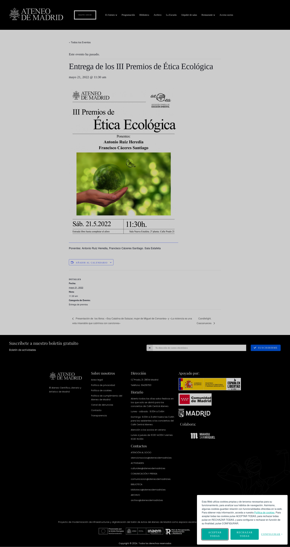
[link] (264, 512)
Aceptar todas (215, 534)
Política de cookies (264, 512)
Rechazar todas (245, 534)
